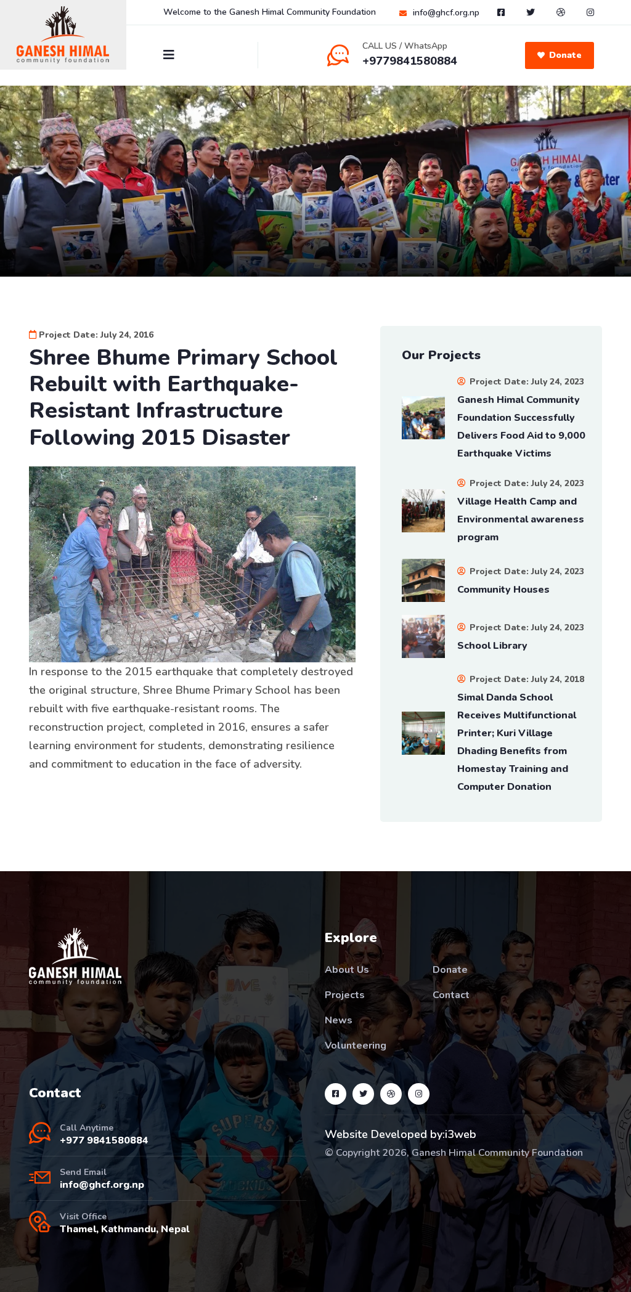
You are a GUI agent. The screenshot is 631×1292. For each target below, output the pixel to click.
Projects (345, 995)
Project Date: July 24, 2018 (525, 679)
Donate (565, 55)
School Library (492, 645)
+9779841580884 (409, 61)
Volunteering (355, 1045)
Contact (451, 995)
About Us (347, 970)
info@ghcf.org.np (446, 12)
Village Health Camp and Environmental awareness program (520, 519)
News (338, 1020)
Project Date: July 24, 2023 (525, 382)
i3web (460, 1134)
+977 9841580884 (104, 1140)
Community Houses (503, 589)
